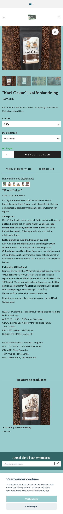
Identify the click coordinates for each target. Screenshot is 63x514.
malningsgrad (9, 132)
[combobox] (31, 124)
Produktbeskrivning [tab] (19, 169)
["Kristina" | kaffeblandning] (31, 406)
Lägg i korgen (39, 155)
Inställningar (31, 506)
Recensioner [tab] (46, 169)
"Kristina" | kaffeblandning (16, 427)
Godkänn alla (31, 499)
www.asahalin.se (38, 293)
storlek (6, 118)
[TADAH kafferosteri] (32, 17)
